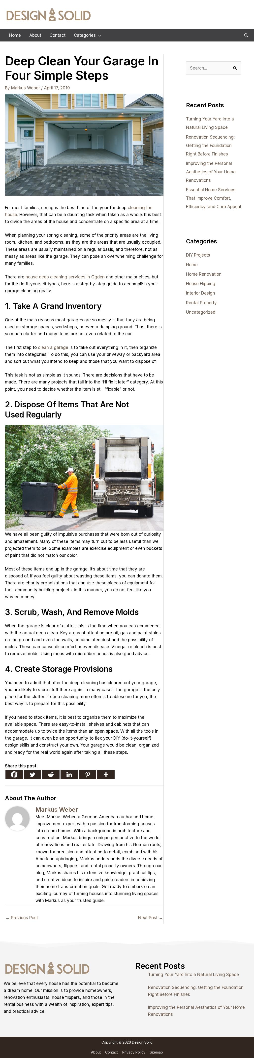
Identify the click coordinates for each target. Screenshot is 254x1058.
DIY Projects (198, 255)
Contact (111, 1052)
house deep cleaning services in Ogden (65, 276)
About (96, 1052)
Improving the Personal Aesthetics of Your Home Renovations (211, 172)
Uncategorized (200, 312)
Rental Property (201, 302)
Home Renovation (204, 274)
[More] (106, 774)
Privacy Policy (133, 1052)
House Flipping (200, 283)
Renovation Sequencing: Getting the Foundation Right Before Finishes (210, 145)
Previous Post (21, 917)
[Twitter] (32, 774)
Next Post (150, 917)
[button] (246, 35)
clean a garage (53, 347)
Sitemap (156, 1052)
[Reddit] (51, 774)
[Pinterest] (87, 774)
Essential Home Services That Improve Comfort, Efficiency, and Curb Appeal (213, 198)
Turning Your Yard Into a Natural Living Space (193, 974)
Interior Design (200, 293)
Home (192, 264)
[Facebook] (14, 774)
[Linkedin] (69, 774)
